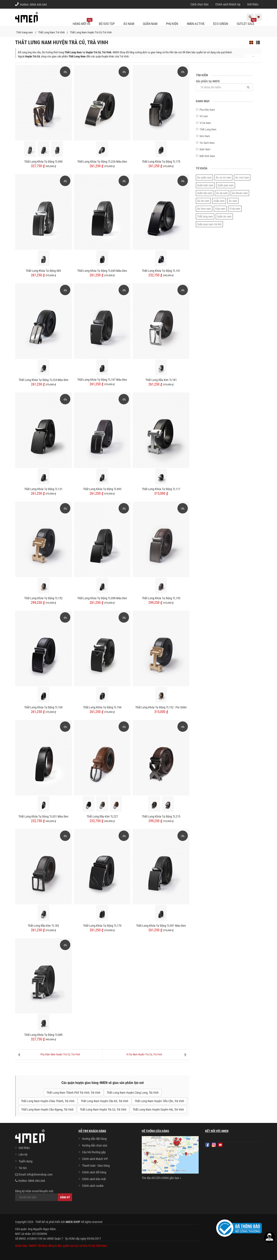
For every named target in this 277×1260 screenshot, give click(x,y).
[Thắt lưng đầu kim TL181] (161, 320)
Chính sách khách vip (227, 4)
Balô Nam (205, 149)
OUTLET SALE (246, 22)
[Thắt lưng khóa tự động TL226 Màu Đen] (102, 102)
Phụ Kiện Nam (207, 109)
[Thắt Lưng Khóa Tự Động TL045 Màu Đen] (102, 211)
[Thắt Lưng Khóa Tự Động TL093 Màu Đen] (102, 476)
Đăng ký (65, 1197)
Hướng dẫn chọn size (94, 1145)
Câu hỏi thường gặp (94, 1152)
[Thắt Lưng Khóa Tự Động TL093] (102, 430)
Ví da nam (234, 208)
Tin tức (23, 1168)
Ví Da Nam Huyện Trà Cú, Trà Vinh (144, 1054)
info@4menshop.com (40, 1174)
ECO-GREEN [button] (220, 24)
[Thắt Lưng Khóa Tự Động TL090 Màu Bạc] (29, 149)
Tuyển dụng (25, 1161)
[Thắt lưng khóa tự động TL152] (43, 539)
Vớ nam (204, 116)
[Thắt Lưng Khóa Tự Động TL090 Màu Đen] (43, 149)
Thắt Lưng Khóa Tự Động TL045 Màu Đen (102, 270)
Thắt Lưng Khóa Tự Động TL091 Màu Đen (161, 925)
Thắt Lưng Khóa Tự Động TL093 (102, 489)
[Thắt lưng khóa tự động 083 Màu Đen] (43, 258)
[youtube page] (220, 1145)
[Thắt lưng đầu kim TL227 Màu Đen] (88, 803)
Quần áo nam (224, 216)
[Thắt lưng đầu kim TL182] (43, 866)
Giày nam (220, 208)
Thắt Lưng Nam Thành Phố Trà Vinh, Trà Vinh (73, 1092)
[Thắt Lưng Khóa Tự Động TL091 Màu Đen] (161, 866)
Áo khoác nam (240, 193)
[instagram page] (214, 1145)
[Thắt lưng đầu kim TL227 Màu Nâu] (116, 803)
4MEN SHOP (72, 1222)
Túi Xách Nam (207, 142)
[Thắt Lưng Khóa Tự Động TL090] (43, 102)
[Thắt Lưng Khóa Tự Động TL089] (43, 975)
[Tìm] (248, 87)
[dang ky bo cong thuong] (239, 1228)
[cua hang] (170, 1155)
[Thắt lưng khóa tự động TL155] (161, 539)
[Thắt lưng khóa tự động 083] (43, 211)
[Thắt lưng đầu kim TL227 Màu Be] (102, 803)
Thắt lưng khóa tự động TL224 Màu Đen (43, 380)
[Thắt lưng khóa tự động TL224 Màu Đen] (43, 320)
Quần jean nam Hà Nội (209, 224)
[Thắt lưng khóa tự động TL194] (102, 648)
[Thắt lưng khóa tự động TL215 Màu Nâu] (154, 803)
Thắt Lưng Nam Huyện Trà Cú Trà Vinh (91, 32)
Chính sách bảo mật (94, 1179)
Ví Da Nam (205, 123)
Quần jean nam (225, 185)
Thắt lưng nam (205, 216)
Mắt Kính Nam (207, 156)
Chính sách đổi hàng (94, 1172)
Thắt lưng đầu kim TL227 (102, 816)
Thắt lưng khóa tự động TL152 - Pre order (161, 707)
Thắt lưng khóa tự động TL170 (102, 925)
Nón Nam (205, 136)
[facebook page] (207, 1145)
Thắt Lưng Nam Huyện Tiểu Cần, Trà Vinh (159, 1101)
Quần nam (219, 200)
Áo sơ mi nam (223, 177)
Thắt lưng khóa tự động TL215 (161, 816)
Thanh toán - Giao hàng (96, 1165)
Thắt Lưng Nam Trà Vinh (51, 32)
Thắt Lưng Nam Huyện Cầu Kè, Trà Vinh (104, 1101)
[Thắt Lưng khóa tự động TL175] (161, 102)
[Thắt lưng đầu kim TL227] (102, 757)
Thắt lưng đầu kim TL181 (161, 380)
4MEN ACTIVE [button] (196, 24)
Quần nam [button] (150, 24)
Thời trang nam (24, 32)
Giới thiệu (252, 4)
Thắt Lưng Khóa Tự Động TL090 (43, 161)
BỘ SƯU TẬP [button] (107, 24)
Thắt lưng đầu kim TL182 (43, 925)
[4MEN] (26, 19)
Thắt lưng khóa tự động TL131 (43, 489)
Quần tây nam (204, 193)
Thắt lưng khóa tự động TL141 (161, 270)
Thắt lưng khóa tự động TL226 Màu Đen (102, 161)
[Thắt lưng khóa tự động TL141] (161, 211)
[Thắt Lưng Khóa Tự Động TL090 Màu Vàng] (57, 149)
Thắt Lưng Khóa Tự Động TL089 (43, 1035)
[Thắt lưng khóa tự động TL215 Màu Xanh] (167, 803)
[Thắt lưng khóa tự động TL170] (102, 866)
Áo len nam (203, 200)
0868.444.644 (38, 4)
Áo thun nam (204, 208)
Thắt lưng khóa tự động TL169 (43, 707)
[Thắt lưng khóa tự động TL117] (161, 430)
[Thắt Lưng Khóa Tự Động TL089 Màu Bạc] (43, 1022)
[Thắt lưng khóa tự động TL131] (43, 430)
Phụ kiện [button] (172, 24)
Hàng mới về (82, 22)
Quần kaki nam (205, 185)
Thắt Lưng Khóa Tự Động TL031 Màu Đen (43, 816)
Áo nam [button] (128, 24)
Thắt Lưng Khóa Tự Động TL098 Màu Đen (102, 598)
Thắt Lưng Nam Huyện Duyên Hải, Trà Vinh (158, 1109)
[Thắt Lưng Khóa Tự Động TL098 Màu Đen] (102, 539)
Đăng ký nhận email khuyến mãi (34, 1191)
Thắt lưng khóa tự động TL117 (161, 489)
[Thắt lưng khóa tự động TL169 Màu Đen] (43, 694)
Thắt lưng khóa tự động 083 (43, 270)
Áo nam (233, 200)
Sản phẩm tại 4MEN (208, 81)
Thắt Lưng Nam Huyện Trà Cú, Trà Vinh (103, 1109)
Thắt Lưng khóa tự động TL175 (161, 161)
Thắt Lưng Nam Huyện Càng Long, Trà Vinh (133, 1092)
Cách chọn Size (199, 4)
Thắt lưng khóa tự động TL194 (102, 707)
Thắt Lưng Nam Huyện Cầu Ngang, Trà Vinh (47, 1109)
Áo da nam (222, 193)
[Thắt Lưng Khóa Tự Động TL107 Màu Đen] (102, 320)
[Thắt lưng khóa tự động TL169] (43, 648)
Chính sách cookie (93, 1185)
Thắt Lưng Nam (208, 129)
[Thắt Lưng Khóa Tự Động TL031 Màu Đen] (43, 757)
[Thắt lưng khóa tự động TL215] (161, 757)
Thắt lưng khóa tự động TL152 (43, 598)
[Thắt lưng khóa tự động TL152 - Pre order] (161, 648)
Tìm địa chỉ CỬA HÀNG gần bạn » (161, 1178)
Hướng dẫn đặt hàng (94, 1138)
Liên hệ (23, 1154)
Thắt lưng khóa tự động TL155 (161, 598)
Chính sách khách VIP (95, 1159)
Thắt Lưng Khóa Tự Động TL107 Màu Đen (102, 379)
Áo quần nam (204, 177)
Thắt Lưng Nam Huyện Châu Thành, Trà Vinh (47, 1101)
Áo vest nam (242, 177)
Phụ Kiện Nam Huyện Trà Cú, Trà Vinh (60, 1054)
